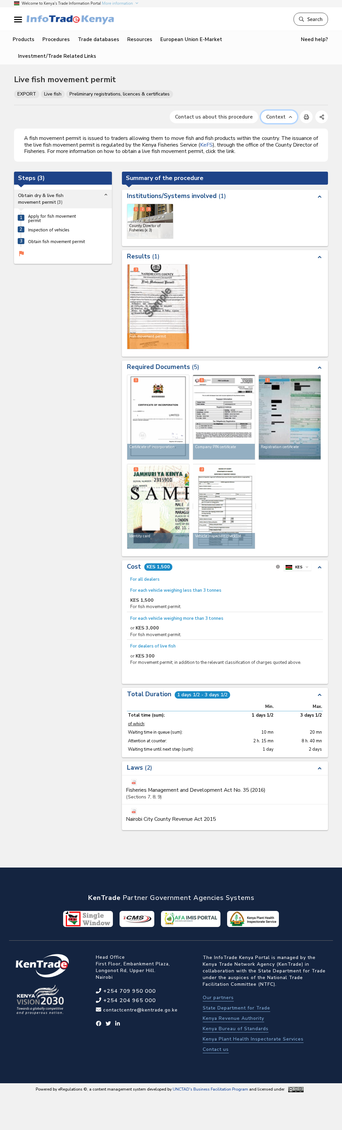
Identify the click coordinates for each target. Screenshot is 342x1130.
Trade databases (98, 39)
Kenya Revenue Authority (233, 1018)
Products (23, 39)
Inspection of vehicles (48, 229)
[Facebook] (99, 1023)
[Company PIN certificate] (224, 417)
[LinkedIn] (117, 1023)
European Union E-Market (191, 39)
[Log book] (290, 417)
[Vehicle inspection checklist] (224, 506)
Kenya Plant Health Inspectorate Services (253, 1039)
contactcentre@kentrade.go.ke (140, 1010)
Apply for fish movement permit (52, 218)
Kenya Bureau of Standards (236, 1028)
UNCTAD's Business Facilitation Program (210, 1089)
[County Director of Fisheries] (150, 221)
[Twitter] (108, 1023)
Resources (139, 39)
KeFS (206, 145)
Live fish (52, 94)
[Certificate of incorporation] (158, 417)
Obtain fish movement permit (56, 241)
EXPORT (26, 94)
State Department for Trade (236, 1008)
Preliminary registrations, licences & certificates (119, 94)
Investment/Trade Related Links (57, 56)
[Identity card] (158, 506)
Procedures (56, 39)
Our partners (218, 997)
